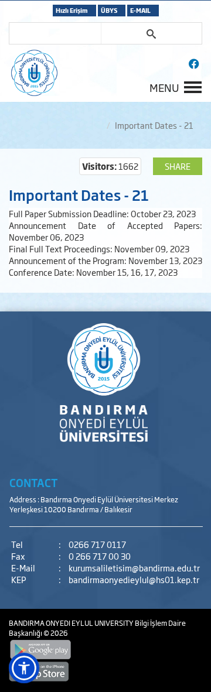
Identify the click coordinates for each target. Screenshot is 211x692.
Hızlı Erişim (72, 10)
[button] (24, 668)
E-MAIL (140, 10)
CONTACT (33, 482)
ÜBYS (109, 10)
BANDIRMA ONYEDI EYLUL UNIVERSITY (72, 623)
